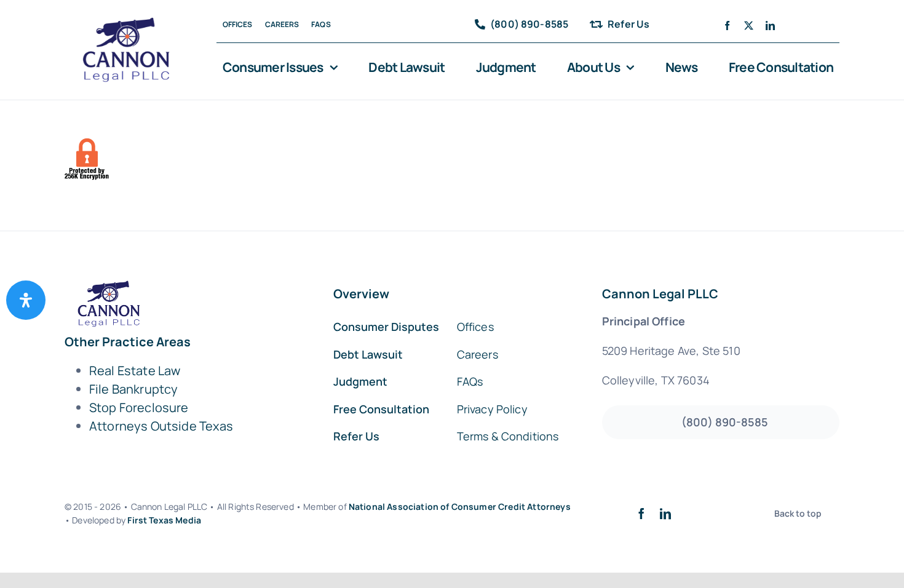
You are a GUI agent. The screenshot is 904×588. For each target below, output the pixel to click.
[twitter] (748, 25)
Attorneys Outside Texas (161, 426)
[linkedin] (770, 25)
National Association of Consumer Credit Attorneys (460, 506)
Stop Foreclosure (139, 407)
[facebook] (727, 25)
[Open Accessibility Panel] (26, 300)
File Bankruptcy (133, 389)
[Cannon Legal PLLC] (130, 23)
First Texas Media (164, 520)
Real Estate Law (134, 370)
